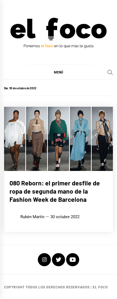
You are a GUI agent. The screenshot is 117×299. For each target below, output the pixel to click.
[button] (58, 72)
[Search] (110, 72)
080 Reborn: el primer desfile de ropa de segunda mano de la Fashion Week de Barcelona (55, 191)
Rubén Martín (32, 216)
